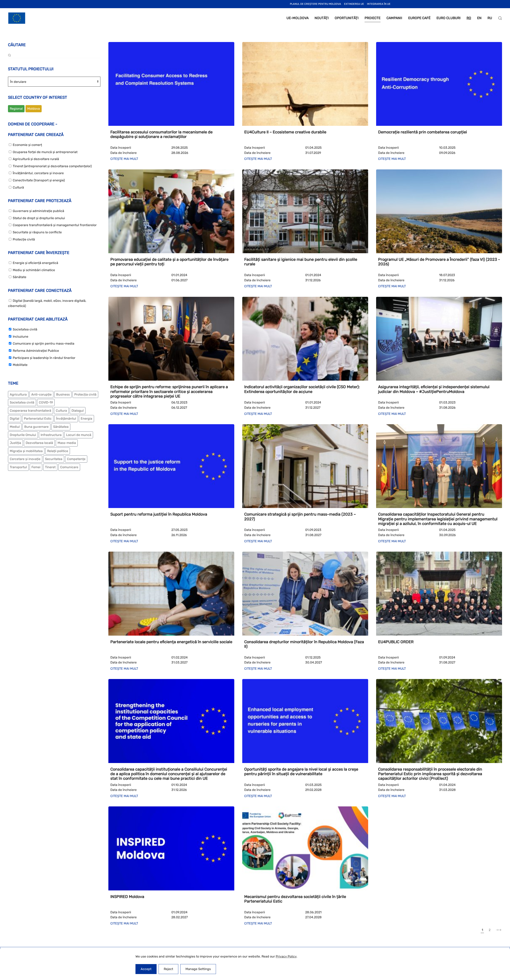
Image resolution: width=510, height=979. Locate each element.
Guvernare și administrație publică (38, 211)
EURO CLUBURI (448, 18)
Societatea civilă (24, 329)
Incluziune (20, 336)
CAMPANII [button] (394, 18)
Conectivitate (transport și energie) (38, 180)
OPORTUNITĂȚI (347, 18)
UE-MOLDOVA (297, 18)
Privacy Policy (286, 956)
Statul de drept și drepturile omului (38, 218)
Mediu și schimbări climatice (33, 270)
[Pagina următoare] (498, 930)
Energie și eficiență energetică (35, 263)
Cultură (18, 187)
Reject (168, 969)
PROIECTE (373, 18)
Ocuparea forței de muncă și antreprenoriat (44, 152)
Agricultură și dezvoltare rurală (35, 159)
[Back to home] (17, 18)
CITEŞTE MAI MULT (124, 159)
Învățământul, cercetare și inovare (38, 173)
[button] (500, 18)
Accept (146, 969)
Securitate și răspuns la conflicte (37, 232)
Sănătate (19, 277)
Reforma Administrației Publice (35, 351)
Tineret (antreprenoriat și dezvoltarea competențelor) (52, 166)
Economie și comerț (27, 145)
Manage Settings (198, 969)
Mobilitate (19, 365)
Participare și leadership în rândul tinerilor (43, 358)
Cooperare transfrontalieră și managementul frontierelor (54, 225)
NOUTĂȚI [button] (322, 18)
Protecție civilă (23, 239)
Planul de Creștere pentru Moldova (315, 3)
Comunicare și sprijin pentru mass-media (43, 343)
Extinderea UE (354, 3)
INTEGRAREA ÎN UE (378, 3)
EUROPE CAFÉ (419, 18)
